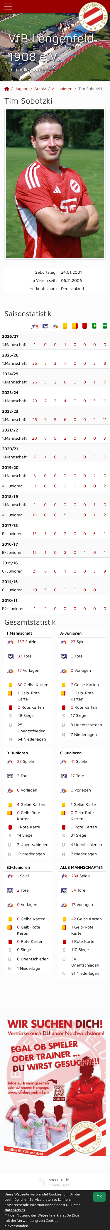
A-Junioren (62, 88)
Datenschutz (15, 1210)
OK (99, 1196)
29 (34, 400)
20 (34, 438)
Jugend (21, 88)
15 (35, 552)
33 (20, 655)
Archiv (40, 88)
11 (104, 400)
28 (19, 761)
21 (35, 570)
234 (74, 875)
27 (73, 641)
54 (73, 890)
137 (21, 641)
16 (35, 514)
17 (20, 670)
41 (73, 761)
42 (73, 918)
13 (35, 533)
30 (20, 684)
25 (34, 363)
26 (34, 381)
